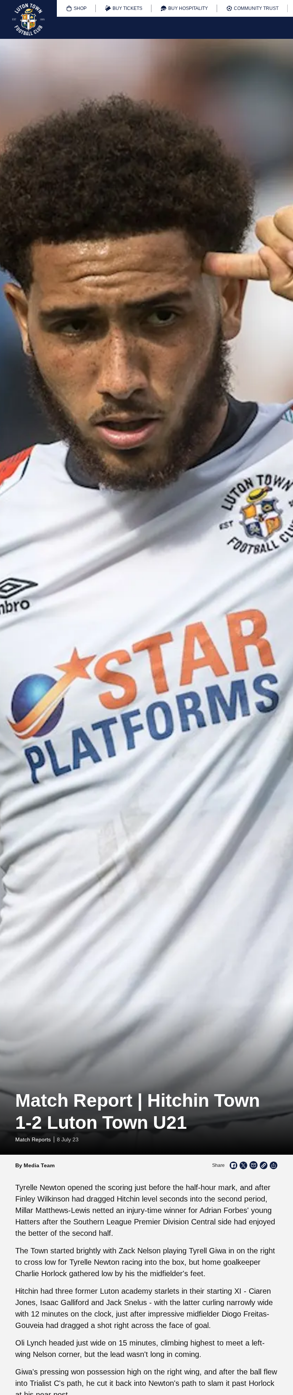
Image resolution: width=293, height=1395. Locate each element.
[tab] (76, 8)
